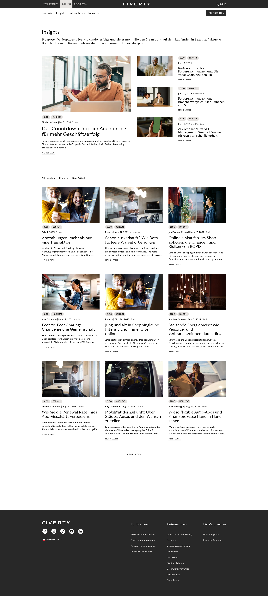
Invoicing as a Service (141, 552)
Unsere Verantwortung (178, 546)
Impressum (172, 557)
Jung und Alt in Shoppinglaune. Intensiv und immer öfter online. (132, 329)
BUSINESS (66, 4)
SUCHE (223, 4)
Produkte (47, 13)
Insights (60, 13)
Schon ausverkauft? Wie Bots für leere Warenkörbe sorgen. (131, 240)
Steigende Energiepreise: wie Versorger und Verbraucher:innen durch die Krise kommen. (193, 329)
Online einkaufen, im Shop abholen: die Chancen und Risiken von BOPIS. (192, 242)
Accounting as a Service (143, 546)
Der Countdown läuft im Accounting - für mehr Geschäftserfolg (85, 131)
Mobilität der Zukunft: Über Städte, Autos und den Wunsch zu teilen (133, 416)
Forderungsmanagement (143, 540)
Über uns (171, 540)
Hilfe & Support (211, 534)
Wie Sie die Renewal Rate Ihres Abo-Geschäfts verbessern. (69, 414)
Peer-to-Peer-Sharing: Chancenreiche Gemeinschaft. (69, 327)
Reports (63, 178)
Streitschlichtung (175, 563)
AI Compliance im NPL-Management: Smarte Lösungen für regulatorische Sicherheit (200, 132)
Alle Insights (48, 178)
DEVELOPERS (80, 4)
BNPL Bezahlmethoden (143, 534)
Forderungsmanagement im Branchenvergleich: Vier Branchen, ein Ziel (202, 102)
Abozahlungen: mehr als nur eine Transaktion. (67, 240)
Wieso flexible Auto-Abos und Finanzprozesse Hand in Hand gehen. (195, 416)
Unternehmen (77, 13)
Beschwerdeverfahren (178, 569)
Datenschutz (173, 575)
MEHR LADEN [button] (134, 454)
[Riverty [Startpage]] (135, 4)
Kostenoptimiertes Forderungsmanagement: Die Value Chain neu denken (198, 71)
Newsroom (94, 13)
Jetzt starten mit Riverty (179, 534)
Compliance (173, 580)
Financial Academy (212, 540)
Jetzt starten (216, 13)
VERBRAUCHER (51, 4)
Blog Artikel (78, 178)
